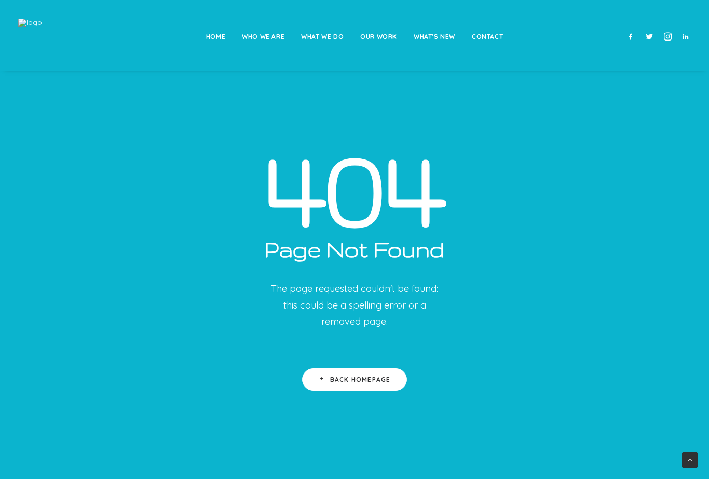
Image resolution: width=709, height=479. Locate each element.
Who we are (263, 37)
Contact (487, 37)
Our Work (378, 37)
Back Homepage (360, 379)
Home (215, 37)
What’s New (434, 37)
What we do (322, 37)
